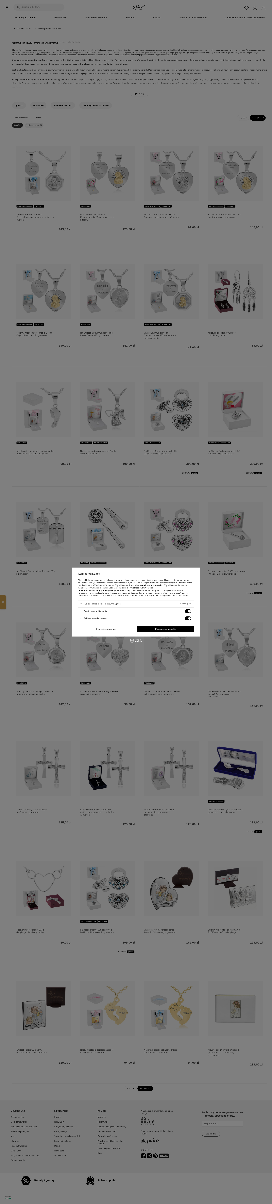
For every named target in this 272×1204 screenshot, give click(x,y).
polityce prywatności (152, 585)
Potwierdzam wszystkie (165, 629)
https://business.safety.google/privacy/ (97, 590)
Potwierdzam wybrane (106, 629)
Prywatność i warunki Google (142, 588)
